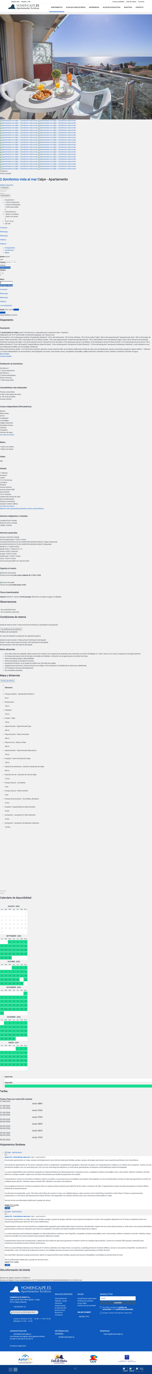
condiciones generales (124, 1309)
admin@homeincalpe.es (22, 1334)
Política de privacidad (86, 1306)
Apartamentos (56, 7)
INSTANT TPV (84, 1317)
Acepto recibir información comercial (117, 1313)
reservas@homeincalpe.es (113, 1334)
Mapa (7, 252)
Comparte (4, 188)
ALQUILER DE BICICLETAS (111, 7)
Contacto (139, 7)
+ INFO (7, 1208)
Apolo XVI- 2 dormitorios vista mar (17, 1157)
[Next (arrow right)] (3, 193)
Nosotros (128, 7)
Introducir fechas (6, 285)
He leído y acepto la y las (118, 1308)
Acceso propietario (118, 1)
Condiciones (9, 250)
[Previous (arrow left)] (1, 193)
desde (2, 257)
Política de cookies (85, 1301)
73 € (11, 1262)
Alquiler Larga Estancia (75, 7)
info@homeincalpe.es (66, 1337)
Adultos (3, 270)
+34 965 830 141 (19, 1307)
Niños (2, 279)
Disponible (9, 1083)
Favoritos (141, 1)
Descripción (5, 195)
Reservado (9, 1077)
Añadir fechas (5, 268)
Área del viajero (131, 1)
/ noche (16, 1262)
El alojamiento (10, 248)
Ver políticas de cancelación (11, 629)
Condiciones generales (86, 1298)
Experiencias (94, 7)
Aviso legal (82, 1303)
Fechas (2, 262)
